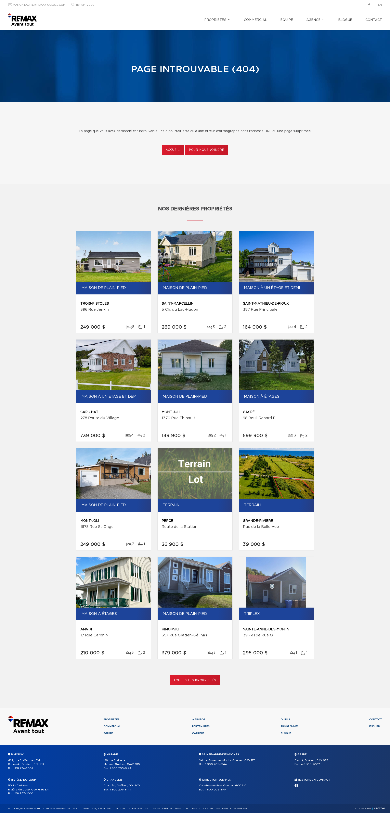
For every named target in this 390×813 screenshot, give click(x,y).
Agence (313, 20)
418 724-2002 (23, 768)
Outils (285, 719)
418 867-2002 (24, 793)
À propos (198, 719)
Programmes (290, 726)
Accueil (173, 150)
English (374, 726)
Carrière (198, 733)
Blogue (345, 20)
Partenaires (201, 726)
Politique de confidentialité (163, 809)
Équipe (286, 20)
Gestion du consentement (232, 809)
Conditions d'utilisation (198, 809)
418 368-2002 (310, 764)
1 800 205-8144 (120, 768)
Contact (373, 20)
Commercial (255, 20)
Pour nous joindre (206, 150)
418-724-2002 (84, 5)
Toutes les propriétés (195, 680)
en (380, 5)
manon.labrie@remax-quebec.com (39, 5)
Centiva (378, 808)
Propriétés (215, 20)
